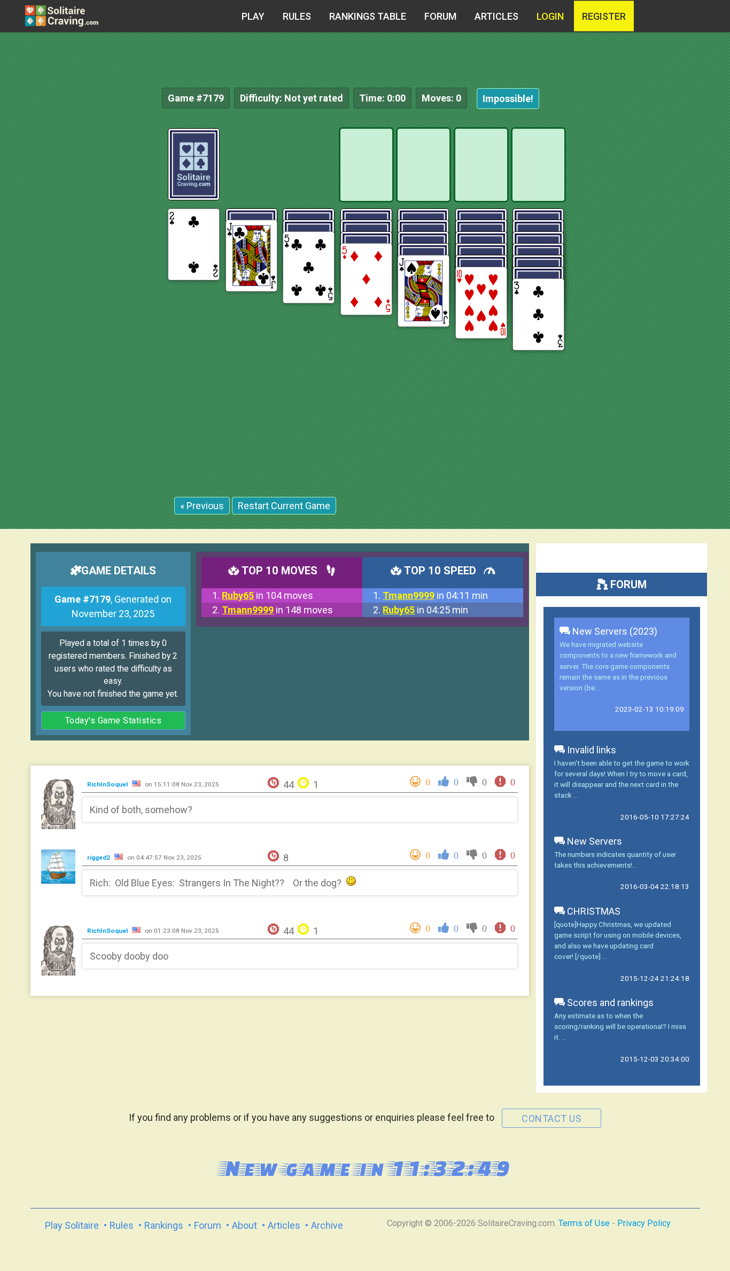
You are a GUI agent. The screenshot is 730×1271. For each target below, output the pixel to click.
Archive (327, 1225)
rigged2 (99, 857)
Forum (440, 16)
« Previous (202, 505)
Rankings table (367, 16)
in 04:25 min (425, 609)
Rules (297, 16)
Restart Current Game (284, 505)
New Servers (593, 841)
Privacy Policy (644, 1223)
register (604, 16)
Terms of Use (584, 1223)
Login (550, 16)
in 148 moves (277, 609)
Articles (496, 16)
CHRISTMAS (592, 911)
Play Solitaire (72, 1225)
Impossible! (508, 98)
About (244, 1225)
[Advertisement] (650, 288)
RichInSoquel (108, 784)
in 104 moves (267, 595)
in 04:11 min (435, 595)
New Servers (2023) (613, 631)
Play (253, 16)
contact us (551, 1118)
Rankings (163, 1225)
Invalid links (590, 749)
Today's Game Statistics (113, 720)
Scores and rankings (609, 1002)
